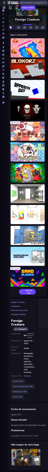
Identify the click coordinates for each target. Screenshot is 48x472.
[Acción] (3, 43)
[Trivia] (3, 97)
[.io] (3, 78)
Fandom (27, 376)
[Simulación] (3, 93)
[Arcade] (3, 47)
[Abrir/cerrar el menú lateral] (4, 2)
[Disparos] (3, 70)
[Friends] (4, 7)
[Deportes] (3, 66)
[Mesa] (3, 81)
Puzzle (21, 302)
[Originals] (3, 30)
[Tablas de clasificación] (3, 37)
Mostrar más (28, 291)
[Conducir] (3, 62)
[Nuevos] (3, 18)
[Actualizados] (3, 26)
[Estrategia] (3, 74)
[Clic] (3, 58)
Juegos (14, 302)
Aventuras (15, 306)
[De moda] (3, 22)
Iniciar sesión (28, 7)
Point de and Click (19, 310)
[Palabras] (3, 85)
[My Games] (10, 7)
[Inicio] (3, 10)
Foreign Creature (18, 314)
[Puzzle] (3, 89)
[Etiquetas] (3, 103)
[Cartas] (3, 55)
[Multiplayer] (3, 33)
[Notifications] (16, 7)
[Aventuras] (3, 51)
